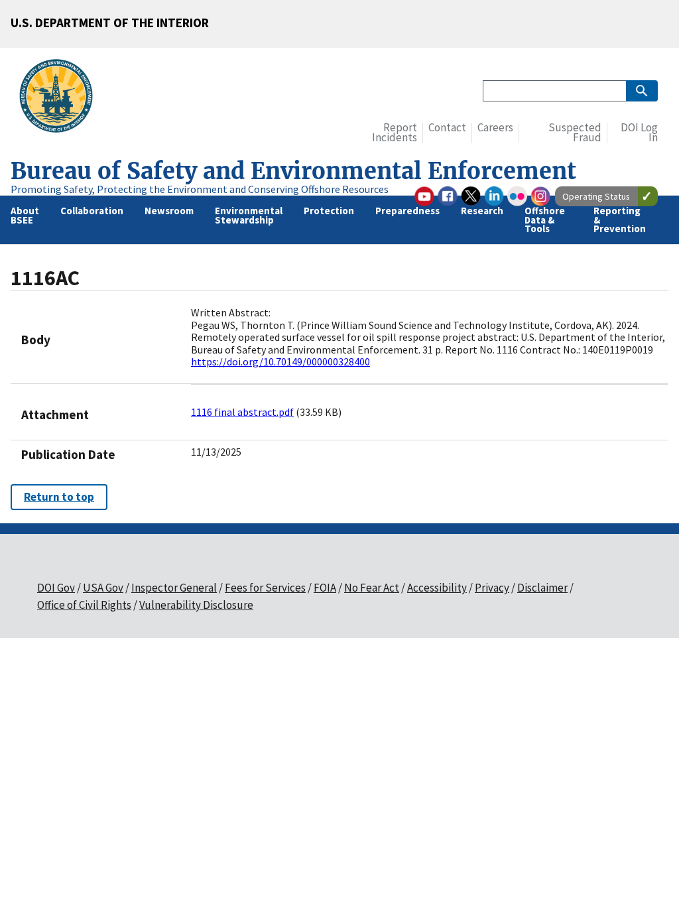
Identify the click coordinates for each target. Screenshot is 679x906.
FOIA (325, 587)
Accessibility (437, 587)
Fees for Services (265, 587)
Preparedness (407, 210)
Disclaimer (542, 587)
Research (482, 210)
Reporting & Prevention (619, 219)
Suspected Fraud (574, 133)
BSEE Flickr (517, 196)
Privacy (492, 587)
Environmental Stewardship (248, 215)
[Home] (61, 97)
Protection (329, 210)
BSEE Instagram (540, 196)
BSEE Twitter (471, 196)
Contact (447, 128)
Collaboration (91, 210)
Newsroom (169, 210)
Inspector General (174, 587)
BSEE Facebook (448, 196)
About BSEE (25, 215)
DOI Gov (56, 587)
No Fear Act (371, 587)
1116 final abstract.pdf (242, 412)
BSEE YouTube (424, 196)
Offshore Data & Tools (545, 219)
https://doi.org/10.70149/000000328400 (280, 361)
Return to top (59, 496)
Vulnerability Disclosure (196, 605)
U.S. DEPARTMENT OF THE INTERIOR (110, 23)
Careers (495, 128)
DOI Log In (639, 133)
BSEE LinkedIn (494, 196)
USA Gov (103, 587)
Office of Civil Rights (84, 605)
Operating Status (596, 196)
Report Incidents (394, 133)
